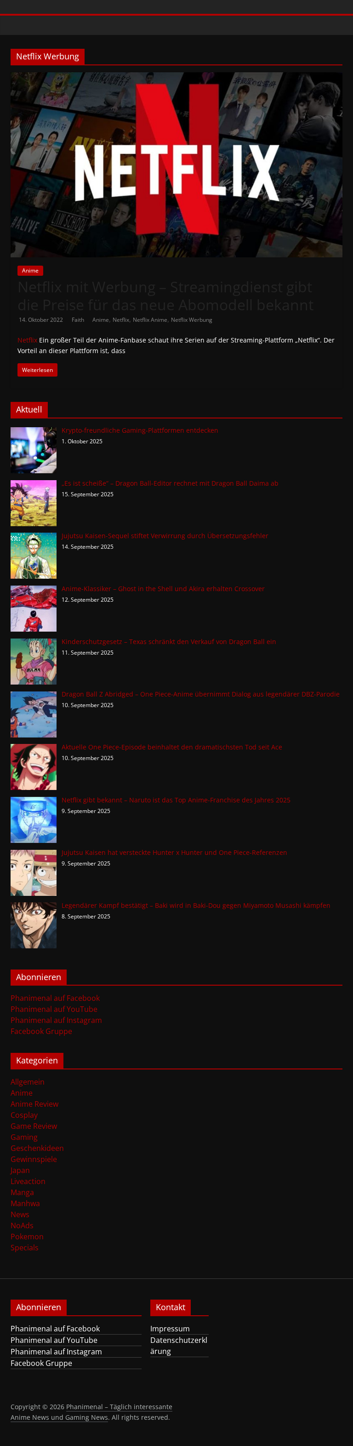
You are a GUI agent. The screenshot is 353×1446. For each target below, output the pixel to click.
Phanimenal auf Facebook (55, 998)
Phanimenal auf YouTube (54, 1009)
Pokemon (27, 1236)
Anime (30, 270)
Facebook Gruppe (41, 1031)
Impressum (170, 1329)
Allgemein (28, 1082)
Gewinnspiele (34, 1159)
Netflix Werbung (191, 320)
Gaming (24, 1137)
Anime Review (34, 1104)
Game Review (34, 1126)
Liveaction (28, 1181)
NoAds (22, 1225)
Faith (78, 320)
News (20, 1214)
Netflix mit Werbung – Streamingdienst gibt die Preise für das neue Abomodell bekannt (165, 295)
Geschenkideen (37, 1148)
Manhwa (25, 1203)
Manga (22, 1192)
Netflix (121, 320)
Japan (20, 1170)
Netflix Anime (150, 320)
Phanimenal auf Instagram (56, 1020)
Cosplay (24, 1115)
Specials (25, 1248)
